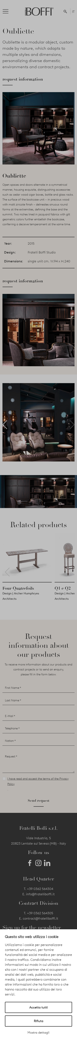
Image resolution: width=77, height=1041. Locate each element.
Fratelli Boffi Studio (42, 252)
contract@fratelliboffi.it (40, 918)
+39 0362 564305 (40, 913)
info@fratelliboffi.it (40, 894)
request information (22, 79)
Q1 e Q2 (63, 588)
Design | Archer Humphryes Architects (20, 596)
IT (73, 12)
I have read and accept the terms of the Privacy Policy (38, 781)
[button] (66, 11)
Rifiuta (38, 1021)
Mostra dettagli (38, 1032)
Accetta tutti (38, 1007)
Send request (38, 800)
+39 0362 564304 (40, 889)
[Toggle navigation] (8, 11)
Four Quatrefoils (18, 588)
